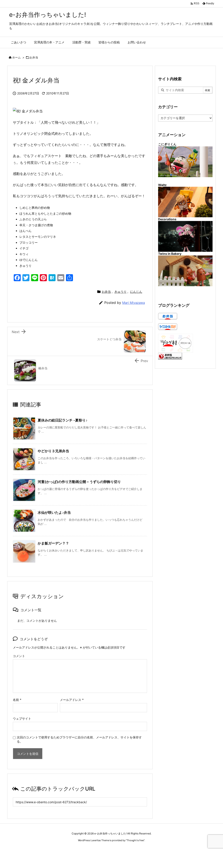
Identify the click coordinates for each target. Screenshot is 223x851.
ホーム (16, 57)
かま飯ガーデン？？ (53, 543)
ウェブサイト (22, 718)
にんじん (136, 291)
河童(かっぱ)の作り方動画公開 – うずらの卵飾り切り (79, 481)
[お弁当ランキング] (170, 356)
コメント (19, 656)
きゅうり (120, 291)
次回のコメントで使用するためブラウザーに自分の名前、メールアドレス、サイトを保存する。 (79, 739)
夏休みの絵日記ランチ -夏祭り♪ (62, 420)
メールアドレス (72, 700)
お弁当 (34, 57)
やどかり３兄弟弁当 (53, 451)
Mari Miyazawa (133, 303)
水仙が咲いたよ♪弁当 (54, 512)
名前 (17, 700)
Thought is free (135, 840)
